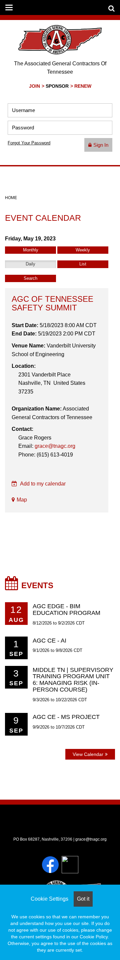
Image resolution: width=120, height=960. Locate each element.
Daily (30, 263)
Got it (83, 899)
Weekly (83, 249)
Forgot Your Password (29, 142)
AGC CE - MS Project (66, 717)
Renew (82, 86)
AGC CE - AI (49, 640)
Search (30, 278)
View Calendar (88, 754)
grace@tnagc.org (55, 446)
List (82, 263)
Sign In (100, 145)
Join (34, 86)
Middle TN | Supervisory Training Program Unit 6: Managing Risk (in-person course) (73, 680)
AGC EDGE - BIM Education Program (66, 609)
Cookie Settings (49, 899)
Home (11, 197)
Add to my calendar (42, 484)
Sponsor (57, 86)
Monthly (30, 249)
